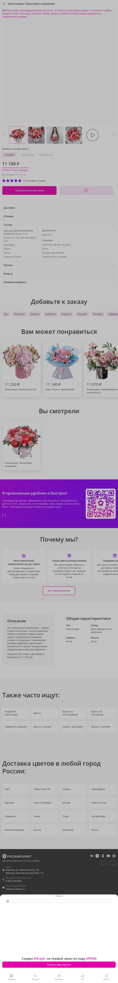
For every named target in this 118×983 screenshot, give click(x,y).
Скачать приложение (59, 964)
